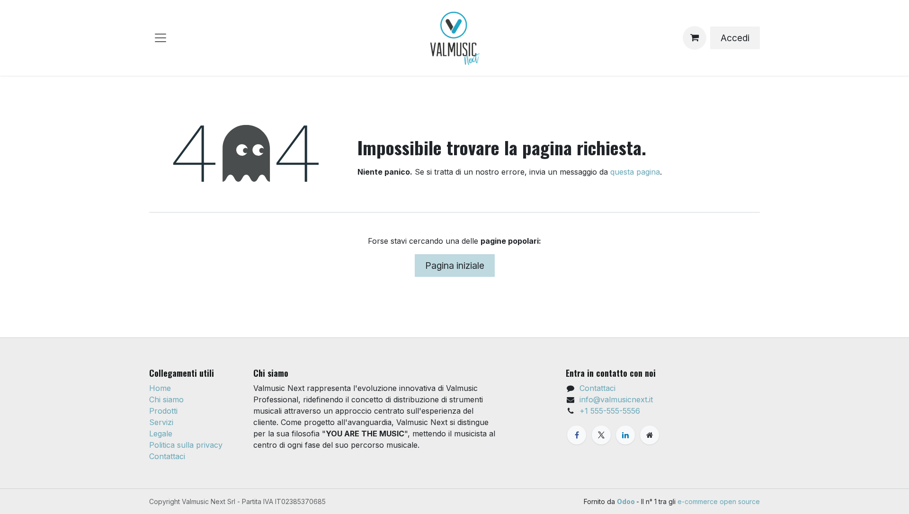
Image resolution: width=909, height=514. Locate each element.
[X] (601, 434)
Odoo (626, 501)
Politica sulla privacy (186, 445)
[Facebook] (576, 434)
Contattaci (167, 456)
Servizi (161, 422)
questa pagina (635, 172)
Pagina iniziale (454, 265)
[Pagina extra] (649, 434)
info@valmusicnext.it (616, 399)
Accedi (735, 38)
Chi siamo (166, 399)
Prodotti (163, 411)
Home (160, 388)
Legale (160, 433)
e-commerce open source (718, 501)
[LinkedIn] (625, 434)
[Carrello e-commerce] (694, 38)
